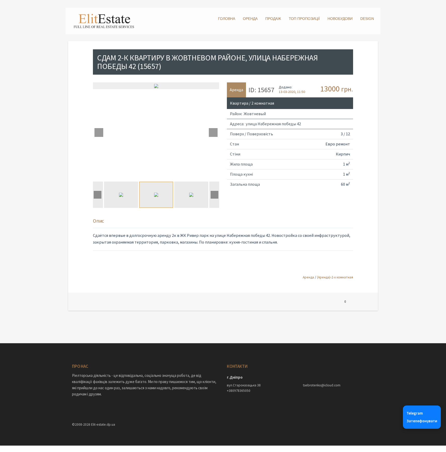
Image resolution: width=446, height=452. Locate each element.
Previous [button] (98, 132)
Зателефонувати (422, 420)
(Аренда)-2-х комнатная (335, 277)
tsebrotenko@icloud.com (321, 385)
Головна (226, 19)
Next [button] (213, 132)
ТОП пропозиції (304, 19)
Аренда (308, 277)
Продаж (273, 19)
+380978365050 (238, 390)
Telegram (415, 413)
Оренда (250, 19)
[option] (156, 85)
